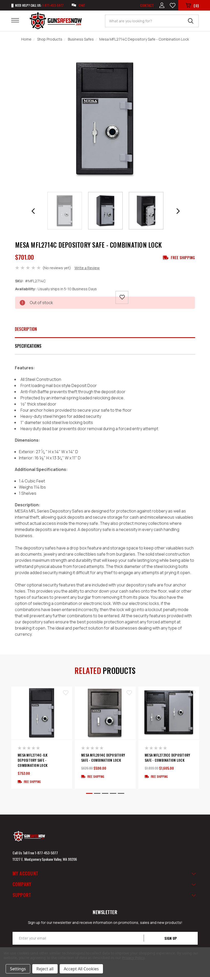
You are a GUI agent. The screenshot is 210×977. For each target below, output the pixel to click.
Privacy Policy (133, 957)
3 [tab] (105, 793)
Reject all (45, 969)
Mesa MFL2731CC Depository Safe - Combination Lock (167, 757)
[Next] (178, 211)
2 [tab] (97, 793)
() (196, 5)
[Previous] (33, 211)
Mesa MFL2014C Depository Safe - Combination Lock (103, 757)
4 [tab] (113, 793)
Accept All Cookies (81, 969)
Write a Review (87, 267)
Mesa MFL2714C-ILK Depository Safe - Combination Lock (32, 760)
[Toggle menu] (18, 20)
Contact (147, 5)
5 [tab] (121, 793)
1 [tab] (89, 793)
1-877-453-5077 (46, 852)
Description (26, 329)
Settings (18, 969)
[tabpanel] (42, 737)
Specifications (28, 346)
